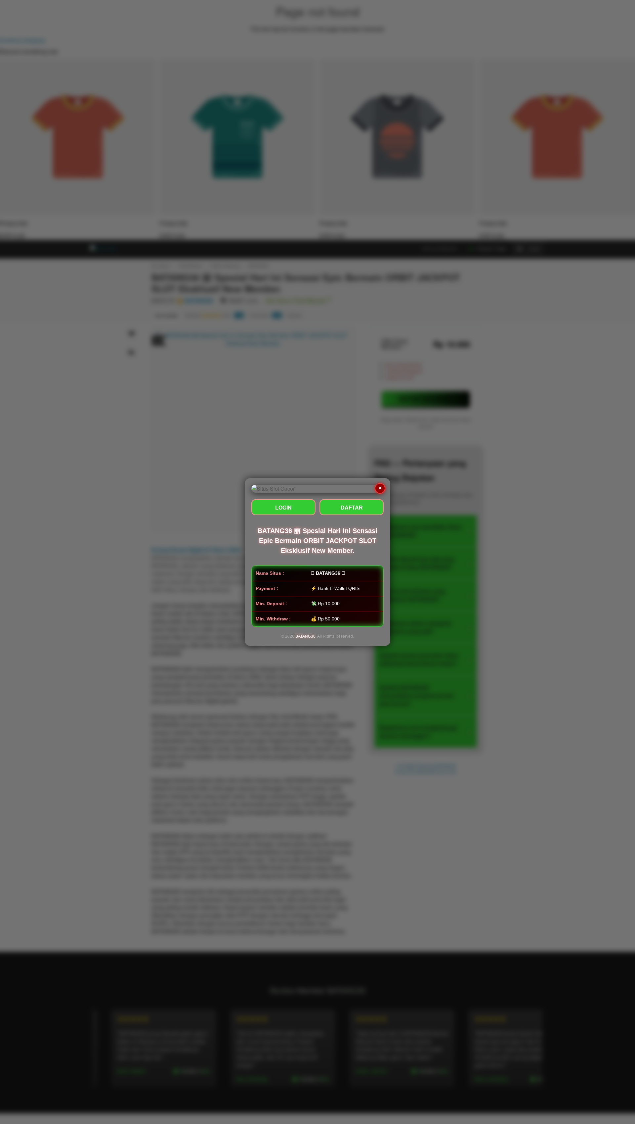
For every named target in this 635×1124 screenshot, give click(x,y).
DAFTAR (352, 508)
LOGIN (283, 508)
